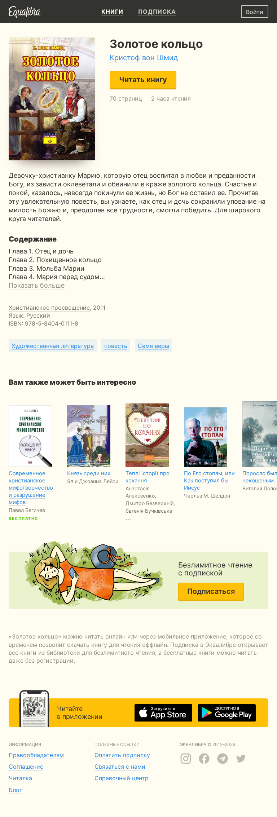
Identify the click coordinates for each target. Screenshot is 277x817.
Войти (254, 12)
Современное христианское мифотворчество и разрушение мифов (31, 487)
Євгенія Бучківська (149, 511)
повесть (115, 345)
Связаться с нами (119, 766)
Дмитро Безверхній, (150, 503)
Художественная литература (53, 345)
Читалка (20, 778)
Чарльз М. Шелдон (207, 496)
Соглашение (26, 766)
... (150, 496)
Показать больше (37, 285)
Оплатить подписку (122, 755)
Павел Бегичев (27, 510)
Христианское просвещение (49, 307)
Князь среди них (88, 473)
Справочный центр (121, 778)
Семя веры (153, 345)
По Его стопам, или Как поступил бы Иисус (209, 480)
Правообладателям (36, 755)
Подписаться (211, 591)
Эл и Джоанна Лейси (92, 481)
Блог (15, 790)
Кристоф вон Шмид (144, 57)
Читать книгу (143, 79)
